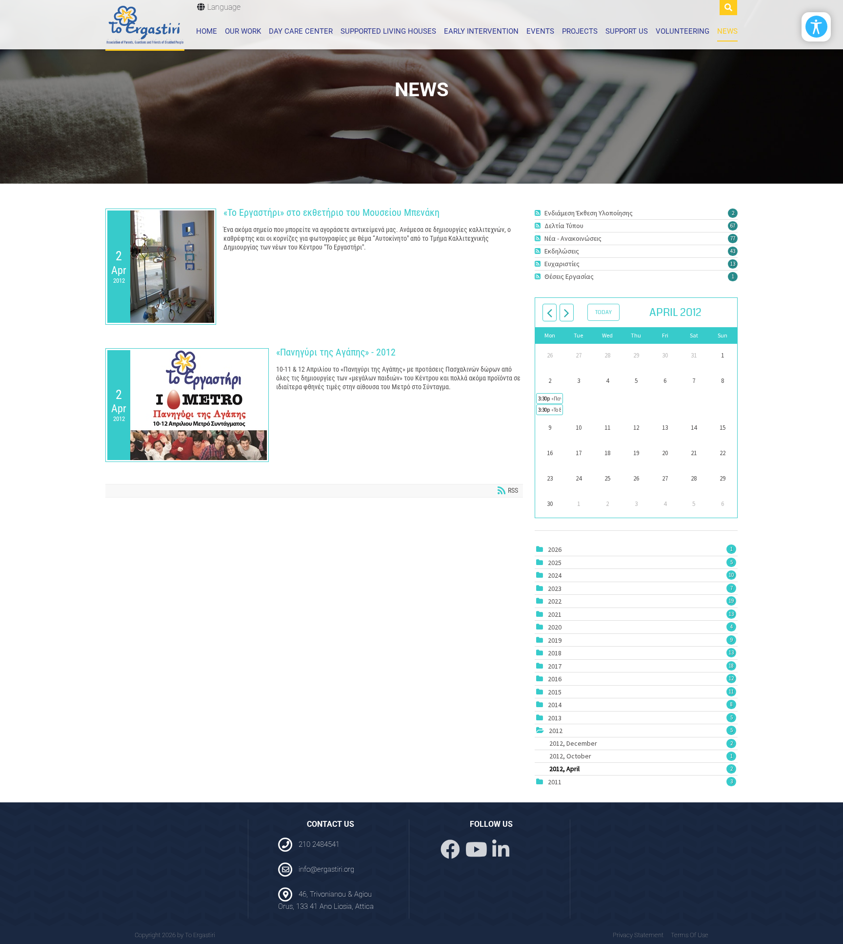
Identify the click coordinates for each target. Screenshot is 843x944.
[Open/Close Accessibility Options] (816, 27)
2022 (555, 601)
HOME (206, 31)
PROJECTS (580, 31)
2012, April (641, 768)
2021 (555, 614)
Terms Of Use (689, 935)
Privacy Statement (638, 935)
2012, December (641, 743)
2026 (555, 549)
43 (732, 251)
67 (732, 225)
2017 (555, 666)
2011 (555, 781)
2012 (555, 730)
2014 (555, 704)
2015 (555, 692)
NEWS (727, 31)
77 (732, 238)
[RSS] (539, 213)
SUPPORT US (626, 31)
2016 (555, 678)
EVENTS (540, 31)
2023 (555, 588)
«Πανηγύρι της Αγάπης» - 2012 (336, 352)
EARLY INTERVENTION (481, 31)
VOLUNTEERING (682, 31)
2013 (555, 717)
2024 (555, 575)
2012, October (641, 756)
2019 (555, 640)
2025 (555, 562)
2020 (555, 627)
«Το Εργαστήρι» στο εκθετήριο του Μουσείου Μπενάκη (331, 212)
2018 (555, 653)
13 (732, 263)
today (603, 312)
